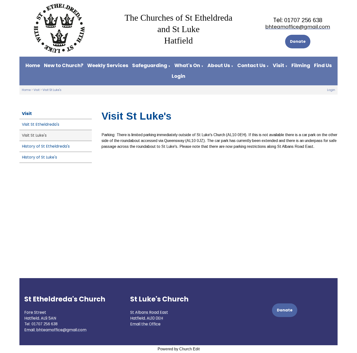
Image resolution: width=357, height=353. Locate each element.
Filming (300, 65)
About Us (218, 65)
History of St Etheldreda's (46, 146)
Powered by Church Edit (179, 349)
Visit (278, 65)
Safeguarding (149, 65)
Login (178, 76)
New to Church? (63, 65)
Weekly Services (107, 65)
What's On (187, 65)
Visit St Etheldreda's (40, 124)
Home (33, 65)
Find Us (323, 65)
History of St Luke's (39, 157)
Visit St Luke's (51, 90)
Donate (298, 41)
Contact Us (251, 65)
